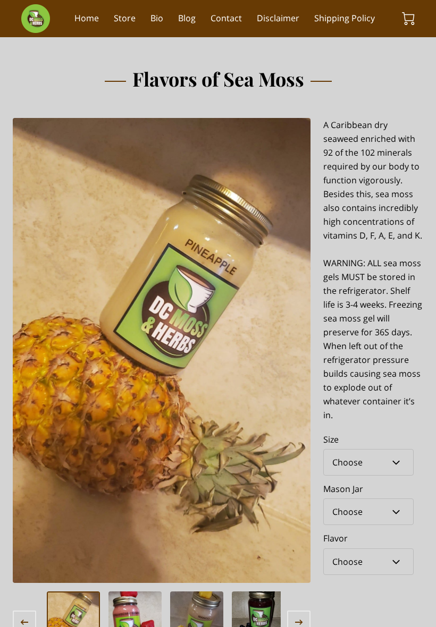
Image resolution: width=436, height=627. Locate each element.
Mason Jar (343, 489)
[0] (408, 18)
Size (331, 440)
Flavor (335, 538)
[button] (368, 462)
